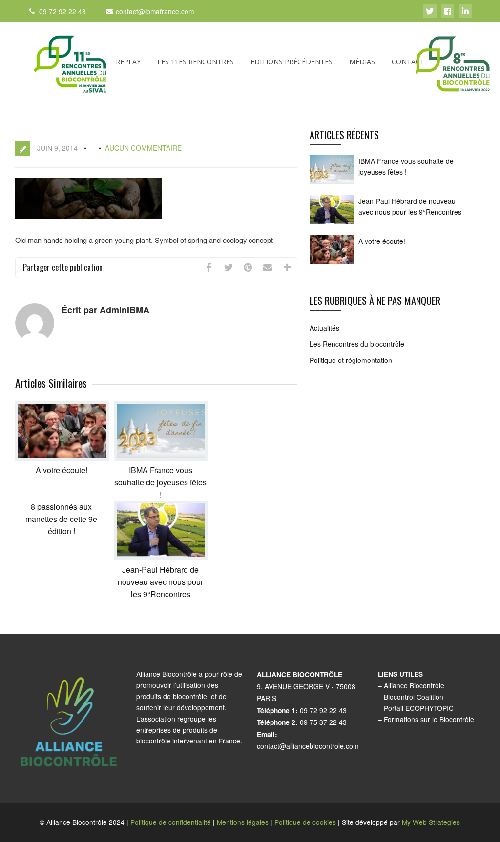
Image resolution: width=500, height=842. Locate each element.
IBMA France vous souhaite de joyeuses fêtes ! (160, 482)
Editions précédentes (291, 61)
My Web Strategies (431, 822)
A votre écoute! (61, 470)
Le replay (123, 61)
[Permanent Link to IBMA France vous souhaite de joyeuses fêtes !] (161, 457)
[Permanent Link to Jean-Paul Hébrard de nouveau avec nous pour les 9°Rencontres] (161, 557)
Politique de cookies (305, 822)
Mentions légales (243, 822)
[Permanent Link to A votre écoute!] (62, 457)
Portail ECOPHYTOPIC (419, 708)
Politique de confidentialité (170, 822)
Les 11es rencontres (195, 61)
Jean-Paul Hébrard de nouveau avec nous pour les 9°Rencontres (160, 582)
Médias (362, 61)
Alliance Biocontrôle (414, 685)
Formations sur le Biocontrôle (429, 719)
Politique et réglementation (351, 360)
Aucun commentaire (143, 148)
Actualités (324, 328)
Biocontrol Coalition (413, 697)
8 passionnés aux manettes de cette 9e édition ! (61, 519)
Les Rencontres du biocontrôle (357, 344)
